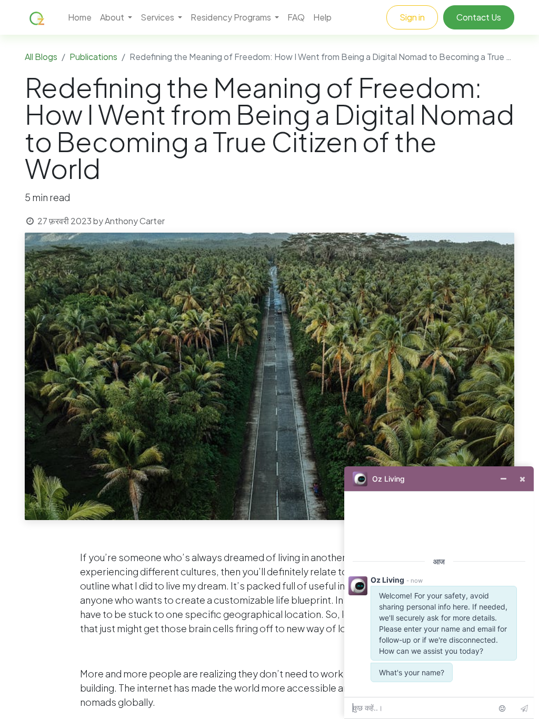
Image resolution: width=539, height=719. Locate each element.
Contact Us (478, 17)
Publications (93, 56)
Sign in (412, 17)
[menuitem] (80, 17)
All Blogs (41, 56)
